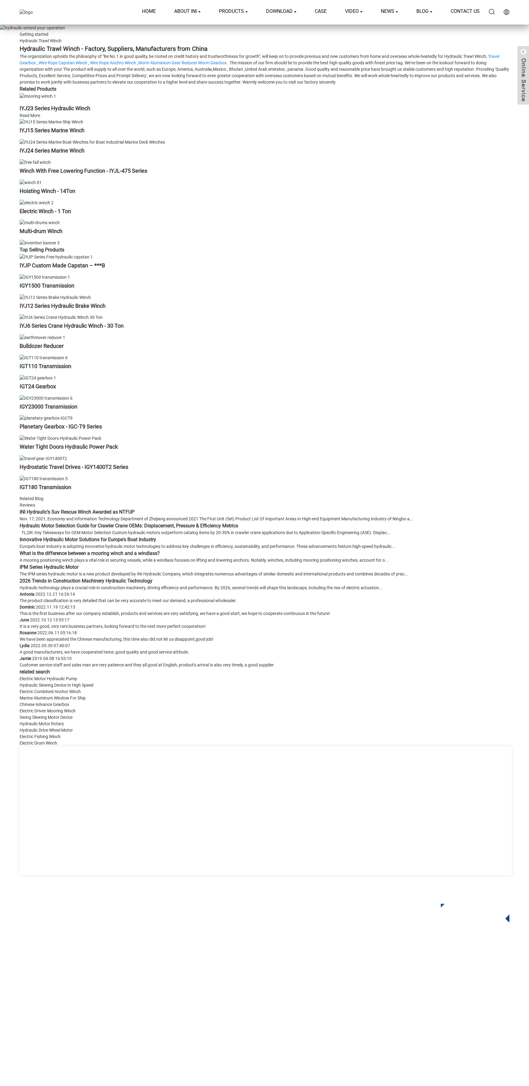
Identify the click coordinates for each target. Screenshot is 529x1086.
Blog (422, 11)
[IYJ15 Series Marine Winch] (51, 121)
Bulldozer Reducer (42, 346)
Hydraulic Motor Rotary (42, 723)
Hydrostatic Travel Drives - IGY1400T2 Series (74, 467)
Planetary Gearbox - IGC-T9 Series (61, 426)
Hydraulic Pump (216, 1010)
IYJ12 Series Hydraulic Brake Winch (63, 306)
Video (352, 11)
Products (231, 11)
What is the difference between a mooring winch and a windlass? (90, 553)
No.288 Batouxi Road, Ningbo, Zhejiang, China (454, 997)
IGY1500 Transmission (47, 285)
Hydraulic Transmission (224, 992)
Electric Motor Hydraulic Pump (48, 678)
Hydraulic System (218, 1019)
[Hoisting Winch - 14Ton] (31, 182)
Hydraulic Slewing (218, 983)
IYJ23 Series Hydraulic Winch (55, 108)
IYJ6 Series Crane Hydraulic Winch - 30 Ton (72, 325)
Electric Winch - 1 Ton (45, 211)
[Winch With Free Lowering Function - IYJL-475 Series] (35, 162)
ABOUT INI (185, 11)
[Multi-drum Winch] (40, 222)
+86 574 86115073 (424, 1009)
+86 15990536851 (430, 1022)
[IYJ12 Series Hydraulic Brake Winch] (55, 297)
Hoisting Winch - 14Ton (47, 191)
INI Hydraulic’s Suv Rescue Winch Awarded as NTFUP (77, 512)
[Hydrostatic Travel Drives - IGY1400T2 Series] (43, 458)
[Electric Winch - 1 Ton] (37, 202)
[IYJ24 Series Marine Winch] (92, 141)
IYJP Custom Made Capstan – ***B (62, 265)
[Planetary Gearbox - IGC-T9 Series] (46, 418)
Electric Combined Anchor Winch (50, 691)
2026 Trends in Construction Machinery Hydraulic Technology (86, 581)
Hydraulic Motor (216, 1001)
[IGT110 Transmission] (44, 357)
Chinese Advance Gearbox (44, 704)
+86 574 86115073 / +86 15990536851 (449, 972)
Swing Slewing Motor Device (46, 717)
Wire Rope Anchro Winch (113, 62)
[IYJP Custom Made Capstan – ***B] (56, 256)
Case (321, 11)
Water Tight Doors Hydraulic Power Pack (69, 446)
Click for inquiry (470, 911)
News (387, 11)
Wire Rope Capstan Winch (63, 62)
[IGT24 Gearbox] (38, 377)
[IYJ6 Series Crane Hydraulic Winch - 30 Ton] (61, 317)
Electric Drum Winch (38, 743)
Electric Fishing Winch (40, 736)
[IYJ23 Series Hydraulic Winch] (38, 95)
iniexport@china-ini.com (433, 984)
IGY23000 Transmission (48, 406)
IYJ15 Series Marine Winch (52, 130)
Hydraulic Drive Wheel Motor (46, 730)
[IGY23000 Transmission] (46, 397)
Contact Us (465, 11)
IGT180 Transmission (45, 487)
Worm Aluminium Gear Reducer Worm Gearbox (182, 62)
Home (149, 11)
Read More (30, 115)
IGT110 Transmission (45, 366)
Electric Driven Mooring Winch (48, 710)
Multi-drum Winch (41, 231)
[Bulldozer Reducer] (42, 337)
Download (279, 11)
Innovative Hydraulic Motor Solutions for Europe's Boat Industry (88, 539)
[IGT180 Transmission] (44, 478)
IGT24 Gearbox (38, 386)
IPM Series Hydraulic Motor (49, 567)
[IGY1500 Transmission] (45, 276)
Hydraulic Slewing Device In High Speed (56, 685)
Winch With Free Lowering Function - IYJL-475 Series (83, 171)
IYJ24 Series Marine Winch (52, 150)
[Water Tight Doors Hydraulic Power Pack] (60, 438)
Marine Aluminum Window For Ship (53, 698)
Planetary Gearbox (219, 973)
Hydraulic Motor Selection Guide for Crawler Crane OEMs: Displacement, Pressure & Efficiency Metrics (129, 526)
